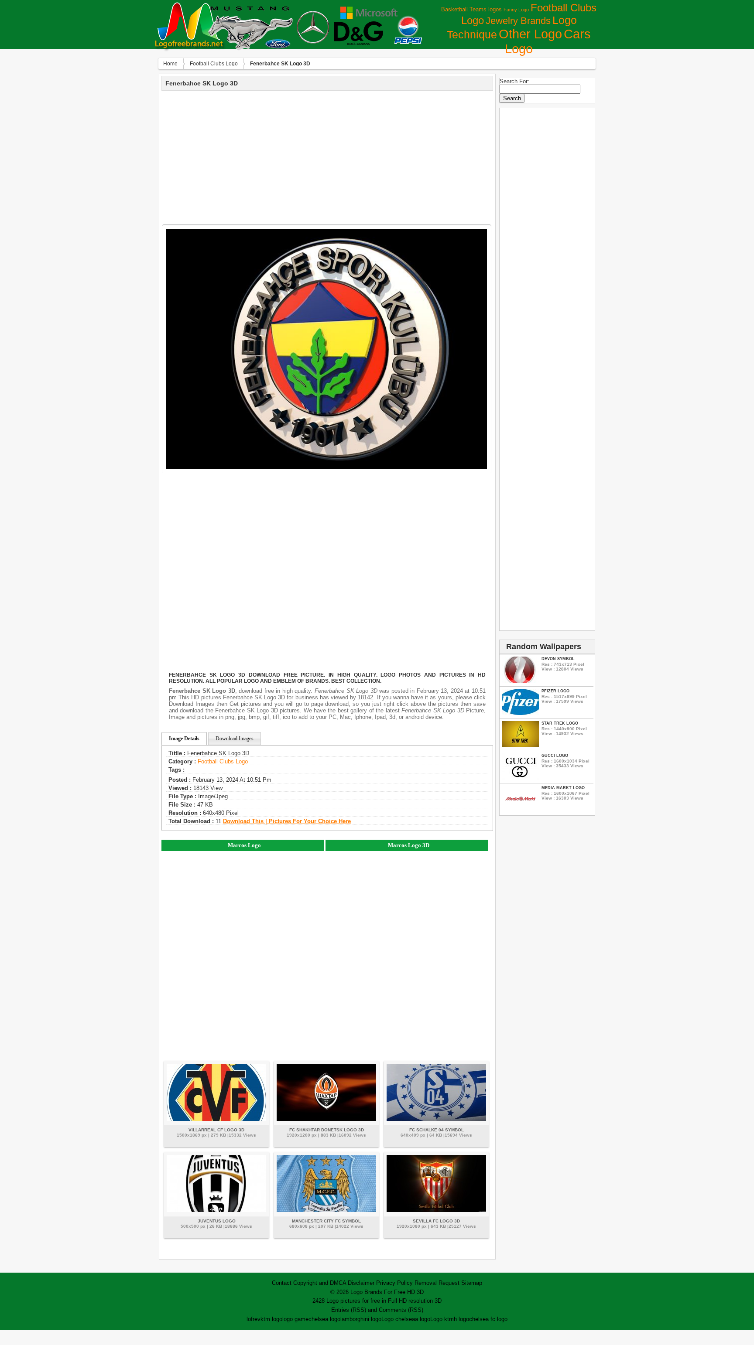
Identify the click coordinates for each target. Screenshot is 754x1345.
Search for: (514, 81)
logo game (295, 1319)
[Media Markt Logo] (520, 810)
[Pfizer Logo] (520, 713)
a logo (422, 1319)
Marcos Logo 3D (408, 845)
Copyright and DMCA (319, 1283)
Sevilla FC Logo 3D (436, 1221)
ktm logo (271, 1319)
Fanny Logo (516, 9)
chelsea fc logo (488, 1319)
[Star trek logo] (520, 745)
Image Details (184, 738)
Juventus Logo (217, 1221)
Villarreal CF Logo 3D (216, 1129)
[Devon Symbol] (520, 681)
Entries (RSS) (348, 1310)
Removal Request (437, 1283)
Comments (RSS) (401, 1310)
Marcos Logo (244, 845)
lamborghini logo (360, 1319)
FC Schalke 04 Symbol (436, 1129)
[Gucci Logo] (520, 777)
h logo (461, 1319)
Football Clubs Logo (214, 64)
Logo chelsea (398, 1319)
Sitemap (471, 1283)
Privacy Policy (394, 1283)
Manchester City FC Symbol (326, 1221)
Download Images (235, 738)
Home (170, 64)
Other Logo (530, 34)
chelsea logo (324, 1319)
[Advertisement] (327, 156)
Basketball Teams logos (471, 9)
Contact (281, 1283)
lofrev (253, 1319)
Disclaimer (361, 1283)
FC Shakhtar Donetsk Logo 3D (326, 1129)
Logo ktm (442, 1319)
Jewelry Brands (518, 20)
